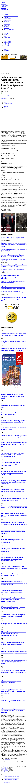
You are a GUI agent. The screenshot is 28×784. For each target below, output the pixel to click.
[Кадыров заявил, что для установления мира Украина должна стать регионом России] (14, 238)
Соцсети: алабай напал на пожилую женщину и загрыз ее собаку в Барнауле (14, 567)
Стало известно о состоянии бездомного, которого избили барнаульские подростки (14, 661)
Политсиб (3, 98)
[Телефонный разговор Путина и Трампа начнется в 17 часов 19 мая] (14, 260)
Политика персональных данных (12, 776)
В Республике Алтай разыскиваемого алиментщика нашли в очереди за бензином (13, 710)
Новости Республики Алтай (11, 16)
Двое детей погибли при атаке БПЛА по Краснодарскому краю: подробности (14, 436)
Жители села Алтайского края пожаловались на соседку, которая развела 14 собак (12, 463)
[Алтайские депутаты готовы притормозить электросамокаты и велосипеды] (14, 271)
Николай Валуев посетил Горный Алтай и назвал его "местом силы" (14, 499)
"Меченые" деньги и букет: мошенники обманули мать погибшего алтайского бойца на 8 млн (13, 633)
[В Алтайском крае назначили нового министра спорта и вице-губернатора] (14, 282)
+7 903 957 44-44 (5, 767)
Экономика (3, 8)
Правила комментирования (10, 779)
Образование (7, 24)
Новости (3, 2)
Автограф (6, 45)
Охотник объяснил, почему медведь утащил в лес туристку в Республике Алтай (12, 396)
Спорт (5, 32)
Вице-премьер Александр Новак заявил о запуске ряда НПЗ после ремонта (13, 334)
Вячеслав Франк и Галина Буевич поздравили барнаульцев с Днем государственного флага (12, 558)
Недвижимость (4, 9)
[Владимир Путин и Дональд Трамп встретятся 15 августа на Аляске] (14, 250)
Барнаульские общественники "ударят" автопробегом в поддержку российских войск (14, 298)
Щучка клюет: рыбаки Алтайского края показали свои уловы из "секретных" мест (14, 444)
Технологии (7, 37)
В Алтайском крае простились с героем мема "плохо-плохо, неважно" (13, 342)
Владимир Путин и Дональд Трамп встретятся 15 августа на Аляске (12, 255)
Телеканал (3, 4)
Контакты (6, 50)
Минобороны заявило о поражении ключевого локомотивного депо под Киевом (12, 491)
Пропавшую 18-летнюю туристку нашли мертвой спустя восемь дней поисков (14, 624)
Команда (6, 49)
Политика (3, 6)
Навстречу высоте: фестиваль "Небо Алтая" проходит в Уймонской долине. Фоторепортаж (13, 540)
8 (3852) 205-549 (5, 770)
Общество (6, 28)
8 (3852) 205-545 (5, 769)
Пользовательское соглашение (11, 778)
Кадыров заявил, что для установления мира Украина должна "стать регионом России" (14, 244)
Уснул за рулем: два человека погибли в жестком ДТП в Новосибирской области (14, 506)
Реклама (6, 47)
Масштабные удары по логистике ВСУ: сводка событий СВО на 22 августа (13, 349)
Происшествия (4, 5)
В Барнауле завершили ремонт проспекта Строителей (11, 681)
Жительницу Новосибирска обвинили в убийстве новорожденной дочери (13, 643)
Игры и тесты (7, 41)
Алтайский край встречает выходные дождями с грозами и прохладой (13, 615)
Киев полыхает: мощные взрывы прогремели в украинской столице (12, 591)
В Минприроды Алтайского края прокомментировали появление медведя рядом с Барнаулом (14, 583)
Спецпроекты (7, 42)
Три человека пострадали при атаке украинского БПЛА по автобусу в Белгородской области (12, 454)
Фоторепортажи (8, 39)
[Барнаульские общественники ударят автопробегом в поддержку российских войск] (14, 292)
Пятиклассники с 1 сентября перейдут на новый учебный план (14, 574)
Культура (6, 33)
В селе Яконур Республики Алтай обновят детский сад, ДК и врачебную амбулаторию (13, 691)
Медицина (6, 21)
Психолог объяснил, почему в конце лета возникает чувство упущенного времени (14, 652)
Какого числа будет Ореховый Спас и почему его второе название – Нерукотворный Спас (13, 599)
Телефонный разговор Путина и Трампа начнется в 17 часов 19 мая (14, 265)
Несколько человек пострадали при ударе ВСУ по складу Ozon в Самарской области (14, 515)
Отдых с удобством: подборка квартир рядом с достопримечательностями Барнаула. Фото (13, 472)
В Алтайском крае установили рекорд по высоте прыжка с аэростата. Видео (14, 421)
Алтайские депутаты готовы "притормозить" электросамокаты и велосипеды (13, 276)
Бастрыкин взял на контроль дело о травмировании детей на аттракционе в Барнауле (13, 531)
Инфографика (7, 44)
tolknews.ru (7, 759)
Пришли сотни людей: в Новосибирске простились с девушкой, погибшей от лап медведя (13, 482)
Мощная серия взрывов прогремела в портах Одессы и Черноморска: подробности (13, 549)
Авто (5, 36)
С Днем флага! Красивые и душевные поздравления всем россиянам (13, 607)
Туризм (5, 34)
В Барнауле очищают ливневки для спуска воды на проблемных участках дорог (13, 405)
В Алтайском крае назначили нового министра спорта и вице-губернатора (13, 287)
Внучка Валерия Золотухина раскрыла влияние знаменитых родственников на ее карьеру (13, 672)
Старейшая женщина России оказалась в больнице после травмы (14, 413)
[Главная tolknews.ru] (14, 1)
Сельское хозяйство (9, 29)
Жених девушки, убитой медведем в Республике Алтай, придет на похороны (14, 523)
